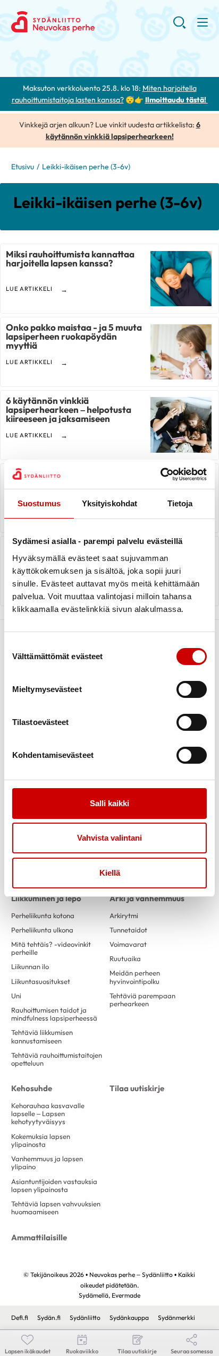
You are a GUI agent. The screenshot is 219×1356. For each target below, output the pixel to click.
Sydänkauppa (129, 1318)
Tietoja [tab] (180, 503)
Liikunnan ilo (30, 966)
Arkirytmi (124, 915)
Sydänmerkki (176, 1318)
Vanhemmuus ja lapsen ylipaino (47, 1162)
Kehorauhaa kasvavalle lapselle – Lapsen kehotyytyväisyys (48, 1113)
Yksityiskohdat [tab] (109, 503)
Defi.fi (19, 1318)
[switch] (191, 689)
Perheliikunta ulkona (42, 930)
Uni (16, 995)
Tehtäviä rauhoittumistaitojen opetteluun (56, 1059)
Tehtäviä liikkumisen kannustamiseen (42, 1036)
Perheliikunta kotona (42, 915)
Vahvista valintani (109, 837)
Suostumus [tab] (39, 503)
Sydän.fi (49, 1318)
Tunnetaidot (128, 930)
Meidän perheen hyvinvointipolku (135, 977)
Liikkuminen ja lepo (46, 898)
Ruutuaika (125, 958)
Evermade (126, 1295)
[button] (179, 26)
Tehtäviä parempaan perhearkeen (142, 999)
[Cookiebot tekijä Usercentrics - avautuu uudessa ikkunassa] (160, 474)
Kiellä (109, 872)
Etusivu (22, 166)
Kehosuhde (31, 1088)
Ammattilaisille (39, 1237)
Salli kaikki (109, 803)
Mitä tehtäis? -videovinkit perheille (51, 948)
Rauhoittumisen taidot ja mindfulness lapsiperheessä (54, 1014)
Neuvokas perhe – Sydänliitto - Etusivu (92, 21)
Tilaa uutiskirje (137, 1088)
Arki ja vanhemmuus (147, 898)
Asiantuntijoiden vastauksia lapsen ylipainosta (54, 1185)
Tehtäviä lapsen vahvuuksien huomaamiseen (55, 1207)
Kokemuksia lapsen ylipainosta (40, 1140)
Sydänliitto (85, 1318)
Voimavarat (128, 944)
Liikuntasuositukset (40, 981)
